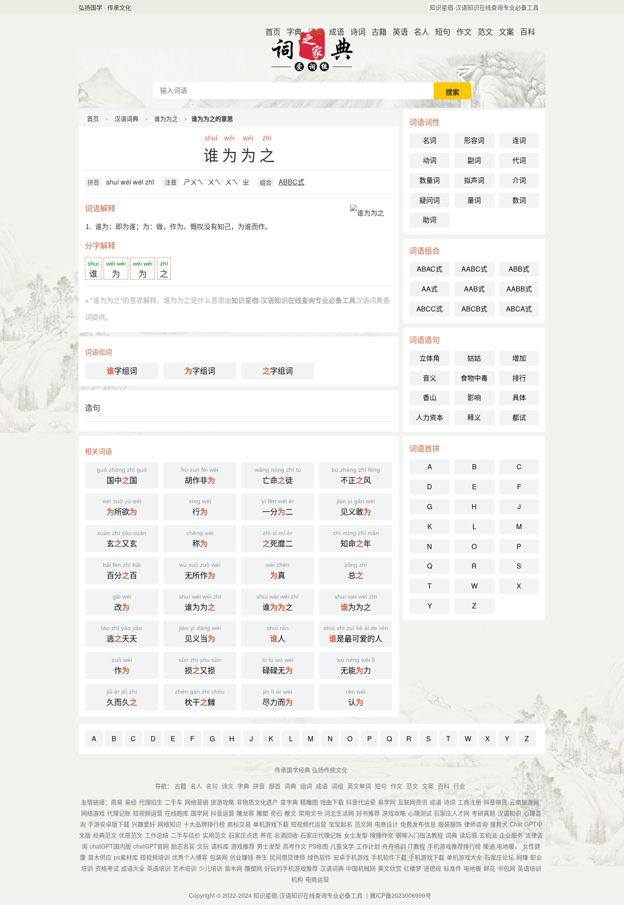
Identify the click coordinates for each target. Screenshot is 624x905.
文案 (503, 31)
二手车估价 (185, 835)
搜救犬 (499, 824)
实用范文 (214, 835)
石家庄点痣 (243, 835)
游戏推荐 (243, 846)
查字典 (289, 802)
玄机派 (488, 835)
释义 (474, 417)
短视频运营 (148, 813)
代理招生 (151, 802)
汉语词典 (312, 48)
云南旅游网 (524, 802)
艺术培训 (185, 868)
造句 (92, 407)
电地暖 (472, 868)
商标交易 (239, 824)
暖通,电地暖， (501, 846)
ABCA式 (519, 309)
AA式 (430, 289)
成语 (333, 31)
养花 (266, 835)
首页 (269, 31)
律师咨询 (476, 824)
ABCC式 (429, 309)
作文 (460, 31)
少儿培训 (210, 868)
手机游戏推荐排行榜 (454, 846)
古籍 (375, 31)
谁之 (277, 603)
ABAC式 (429, 269)
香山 (429, 397)
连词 (519, 140)
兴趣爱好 (143, 824)
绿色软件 (319, 857)
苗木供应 (100, 857)
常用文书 (310, 813)
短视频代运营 (308, 824)
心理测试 (420, 813)
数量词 (429, 180)
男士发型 (269, 846)
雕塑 (262, 813)
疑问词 (429, 200)
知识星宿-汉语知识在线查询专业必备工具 (484, 7)
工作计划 (368, 846)
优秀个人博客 (190, 857)
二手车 (174, 802)
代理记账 (119, 813)
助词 (429, 219)
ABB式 (519, 269)
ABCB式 (474, 309)
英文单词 (359, 786)
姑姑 (474, 358)
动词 (429, 160)
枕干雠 (200, 698)
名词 (429, 140)
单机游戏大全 (464, 857)
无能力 (356, 666)
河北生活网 (339, 813)
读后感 (468, 835)
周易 (117, 802)
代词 (519, 160)
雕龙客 (245, 813)
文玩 (203, 846)
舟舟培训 (394, 846)
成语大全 (133, 868)
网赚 (522, 857)
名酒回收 (286, 835)
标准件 (452, 868)
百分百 (122, 571)
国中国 (122, 476)
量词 (474, 200)
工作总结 (157, 835)
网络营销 (196, 802)
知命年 (356, 539)
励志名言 (183, 846)
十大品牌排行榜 (204, 824)
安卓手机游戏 (351, 857)
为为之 (355, 603)
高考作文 (294, 846)
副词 (474, 160)
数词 (519, 200)
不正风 (356, 476)
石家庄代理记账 (321, 835)
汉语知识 (509, 813)
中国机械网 (361, 868)
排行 (519, 378)
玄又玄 (121, 539)
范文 (482, 31)
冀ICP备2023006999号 (400, 895)
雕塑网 (253, 868)
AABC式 (474, 269)
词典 (312, 31)
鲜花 (489, 868)
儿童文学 (342, 846)
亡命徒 (278, 476)
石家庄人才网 (451, 813)
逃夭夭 (121, 634)
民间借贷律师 (287, 857)
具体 (519, 397)
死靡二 (277, 539)
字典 (291, 31)
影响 (474, 397)
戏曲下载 (332, 802)
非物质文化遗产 (257, 802)
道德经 (432, 868)
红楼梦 (413, 868)
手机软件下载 (389, 857)
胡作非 (199, 476)
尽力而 (277, 698)
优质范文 (131, 835)
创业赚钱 (241, 857)
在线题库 (176, 813)
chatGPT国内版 (110, 846)
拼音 (93, 182)
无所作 (199, 571)
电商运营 (317, 879)
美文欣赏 (390, 868)
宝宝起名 (340, 824)
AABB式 (519, 289)
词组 (337, 786)
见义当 (200, 634)
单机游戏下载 (271, 824)
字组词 (122, 370)
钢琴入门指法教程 (419, 835)
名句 (212, 786)
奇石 (276, 813)
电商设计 (386, 824)
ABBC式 (291, 182)
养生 (261, 857)
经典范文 (105, 835)
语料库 (220, 846)
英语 (397, 31)
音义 (429, 378)
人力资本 (429, 417)
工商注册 (469, 802)
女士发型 (356, 835)
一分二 (277, 507)
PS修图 (318, 846)
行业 (459, 786)
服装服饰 (450, 824)
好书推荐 (368, 813)
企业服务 (511, 835)
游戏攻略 (394, 813)
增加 (519, 358)
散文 (290, 813)
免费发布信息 (418, 824)
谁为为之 (166, 118)
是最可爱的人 (355, 634)
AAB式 (474, 289)
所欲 (121, 507)
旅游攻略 (222, 802)
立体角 (429, 358)
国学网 (199, 813)
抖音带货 (495, 802)
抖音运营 (222, 813)
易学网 (387, 802)
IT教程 (416, 846)
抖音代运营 (361, 802)
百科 (524, 31)
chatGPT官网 (151, 846)
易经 (131, 802)
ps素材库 (126, 857)
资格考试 (107, 868)
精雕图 (309, 802)
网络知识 (169, 824)
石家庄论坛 (499, 857)
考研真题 (483, 813)
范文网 (363, 824)
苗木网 (233, 868)
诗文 (227, 786)
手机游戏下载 (426, 857)
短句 (439, 31)
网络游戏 (93, 813)
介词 (519, 180)
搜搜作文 (382, 835)
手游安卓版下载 (108, 824)
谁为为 (200, 603)
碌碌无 (277, 666)
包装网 (219, 857)
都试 (519, 417)
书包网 (506, 868)
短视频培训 (155, 857)
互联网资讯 (412, 802)
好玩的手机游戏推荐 (291, 868)
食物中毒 (474, 378)
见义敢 (356, 507)
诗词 (354, 31)
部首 (275, 786)
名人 (418, 31)
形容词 (474, 140)
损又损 (200, 666)
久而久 (122, 698)
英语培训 (159, 868)
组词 (306, 786)
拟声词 (474, 180)
